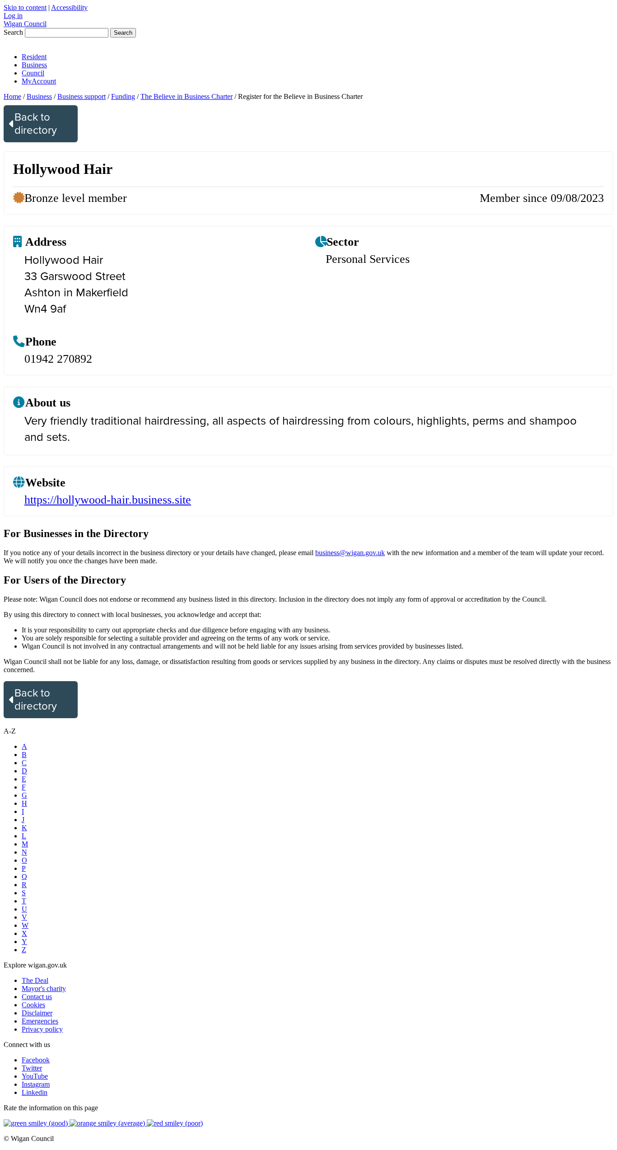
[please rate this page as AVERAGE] (108, 1123)
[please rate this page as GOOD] (37, 1123)
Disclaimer (37, 1013)
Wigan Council (25, 24)
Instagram (36, 1084)
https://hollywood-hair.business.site (107, 499)
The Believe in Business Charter (186, 96)
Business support (81, 96)
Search (13, 32)
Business (34, 65)
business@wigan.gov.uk (350, 552)
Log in (13, 15)
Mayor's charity (44, 988)
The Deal (35, 980)
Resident (34, 57)
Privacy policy (42, 1029)
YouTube (35, 1076)
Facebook (36, 1060)
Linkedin (34, 1092)
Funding (123, 96)
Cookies (33, 1005)
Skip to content (25, 7)
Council (33, 73)
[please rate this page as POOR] (175, 1123)
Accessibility (69, 7)
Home (12, 96)
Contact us (37, 996)
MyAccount (39, 81)
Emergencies (40, 1021)
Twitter (32, 1068)
